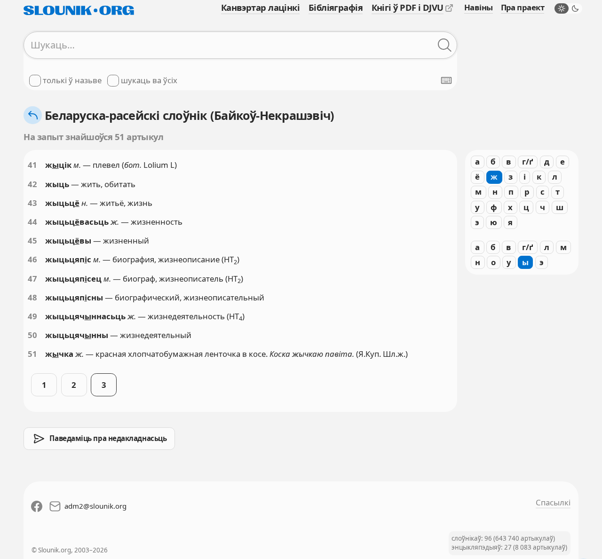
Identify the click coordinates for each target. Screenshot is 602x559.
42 (32, 184)
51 (32, 353)
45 (32, 240)
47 (32, 278)
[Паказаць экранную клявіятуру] (446, 80)
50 (32, 335)
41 (32, 164)
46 (32, 259)
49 (32, 316)
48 (32, 297)
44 (32, 221)
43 (32, 202)
